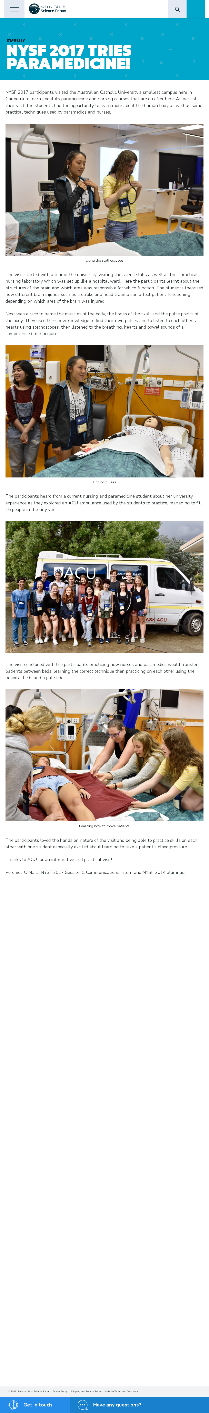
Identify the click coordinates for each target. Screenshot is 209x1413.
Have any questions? (117, 1405)
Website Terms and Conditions (121, 1391)
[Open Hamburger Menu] (14, 9)
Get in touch (37, 1405)
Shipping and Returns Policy (85, 1391)
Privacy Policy (60, 1391)
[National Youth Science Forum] (47, 9)
